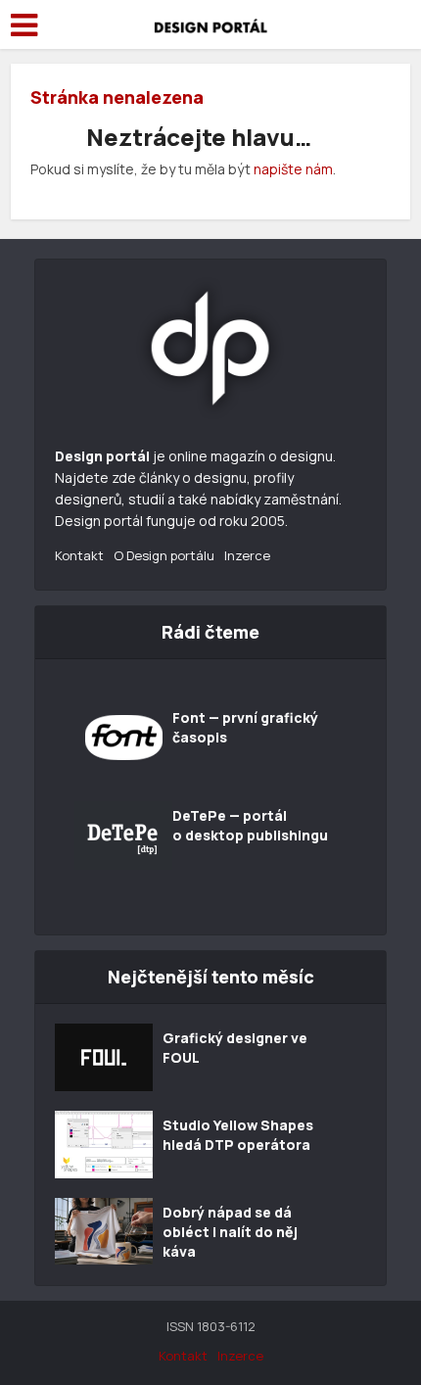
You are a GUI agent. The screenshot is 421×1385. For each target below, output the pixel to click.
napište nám (293, 169)
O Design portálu (164, 555)
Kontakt (79, 555)
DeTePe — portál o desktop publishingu (250, 825)
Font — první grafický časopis (245, 727)
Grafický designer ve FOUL (235, 1047)
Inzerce (247, 555)
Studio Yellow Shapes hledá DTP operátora (238, 1135)
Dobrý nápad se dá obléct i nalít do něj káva (230, 1232)
